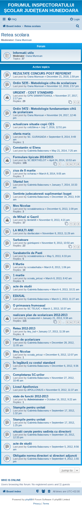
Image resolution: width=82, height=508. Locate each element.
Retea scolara (15, 34)
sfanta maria (21, 133)
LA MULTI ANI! (23, 230)
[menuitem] (12, 19)
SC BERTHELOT (36, 160)
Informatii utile (23, 53)
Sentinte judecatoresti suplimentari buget (42, 193)
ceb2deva (32, 127)
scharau (31, 173)
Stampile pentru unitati (29, 407)
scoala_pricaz (35, 278)
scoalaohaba (34, 267)
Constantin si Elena (27, 147)
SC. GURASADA (36, 136)
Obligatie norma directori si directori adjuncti (45, 455)
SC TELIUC (33, 308)
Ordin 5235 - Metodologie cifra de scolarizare (44, 83)
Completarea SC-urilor (28, 374)
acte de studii (22, 286)
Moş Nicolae (21, 351)
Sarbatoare (20, 240)
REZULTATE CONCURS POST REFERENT (42, 73)
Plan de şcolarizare (26, 339)
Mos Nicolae (21, 205)
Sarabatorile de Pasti (27, 253)
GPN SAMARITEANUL (40, 95)
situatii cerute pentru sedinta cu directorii (42, 431)
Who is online (10, 480)
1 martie (18, 275)
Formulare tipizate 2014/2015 (33, 157)
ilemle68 (31, 220)
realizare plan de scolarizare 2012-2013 (40, 315)
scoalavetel (33, 318)
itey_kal (31, 331)
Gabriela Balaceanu (38, 150)
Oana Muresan (23, 40)
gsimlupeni (33, 243)
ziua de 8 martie (24, 170)
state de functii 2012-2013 (30, 396)
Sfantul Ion (20, 181)
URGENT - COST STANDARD (33, 92)
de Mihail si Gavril (26, 217)
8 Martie (18, 264)
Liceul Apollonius (25, 386)
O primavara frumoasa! (29, 305)
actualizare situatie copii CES (33, 124)
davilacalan (33, 233)
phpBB (29, 499)
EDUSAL (19, 296)
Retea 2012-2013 (24, 328)
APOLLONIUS (35, 389)
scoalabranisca (35, 208)
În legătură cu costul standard (34, 362)
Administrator (35, 399)
